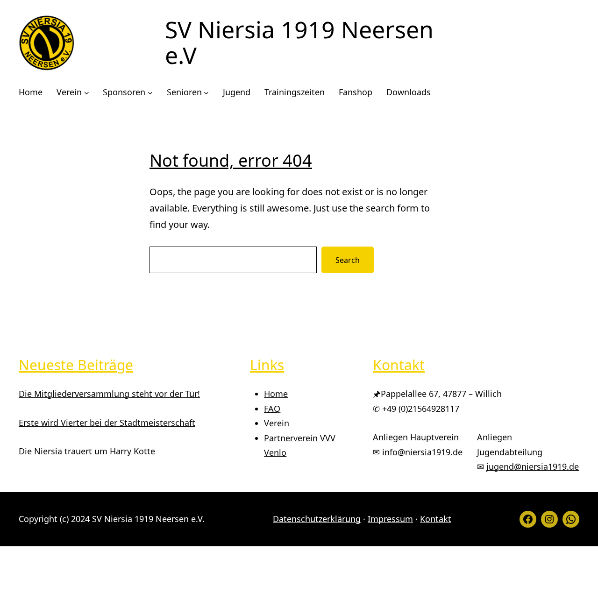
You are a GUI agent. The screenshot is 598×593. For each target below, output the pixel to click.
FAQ (272, 408)
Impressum (390, 518)
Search (347, 260)
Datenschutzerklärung (317, 518)
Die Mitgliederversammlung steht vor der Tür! (109, 393)
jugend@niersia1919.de (532, 466)
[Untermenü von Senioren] (206, 92)
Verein (276, 423)
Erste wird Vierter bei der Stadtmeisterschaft (107, 422)
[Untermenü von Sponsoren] (150, 92)
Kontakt (435, 518)
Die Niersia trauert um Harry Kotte (87, 451)
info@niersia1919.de (422, 452)
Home (276, 393)
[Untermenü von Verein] (86, 92)
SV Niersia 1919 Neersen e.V (299, 42)
